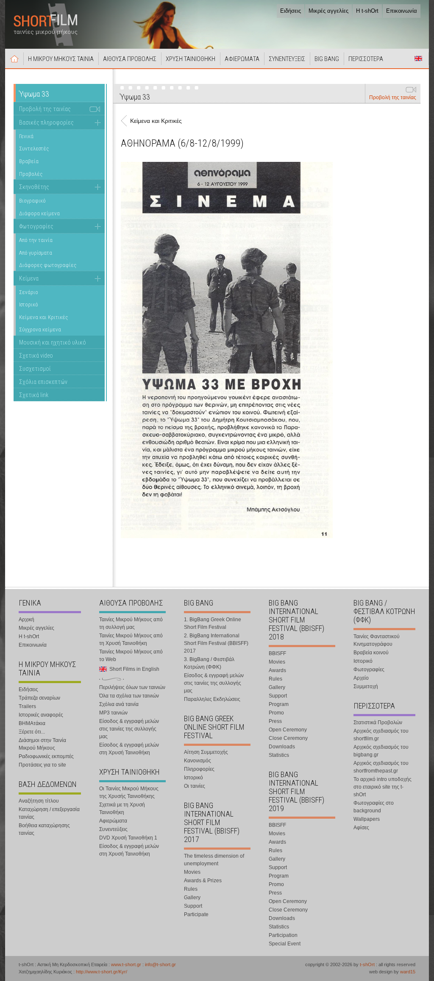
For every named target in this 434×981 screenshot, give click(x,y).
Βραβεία (29, 161)
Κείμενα (29, 278)
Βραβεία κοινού (371, 653)
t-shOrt (367, 964)
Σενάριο (28, 292)
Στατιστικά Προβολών (377, 722)
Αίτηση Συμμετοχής (206, 752)
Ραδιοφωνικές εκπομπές (46, 756)
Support (193, 906)
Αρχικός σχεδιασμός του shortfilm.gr (381, 735)
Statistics (279, 755)
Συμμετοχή (365, 686)
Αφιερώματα (113, 821)
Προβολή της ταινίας (392, 97)
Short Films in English (418, 58)
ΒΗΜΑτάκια (32, 723)
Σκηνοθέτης (34, 186)
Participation (283, 935)
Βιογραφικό (32, 200)
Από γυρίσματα (35, 253)
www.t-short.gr (126, 964)
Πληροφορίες (199, 769)
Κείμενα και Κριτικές (43, 317)
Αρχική (14, 58)
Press (275, 721)
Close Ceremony (288, 738)
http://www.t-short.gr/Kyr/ (101, 971)
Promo (276, 713)
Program (279, 704)
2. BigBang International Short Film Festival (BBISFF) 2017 (216, 643)
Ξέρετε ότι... (32, 732)
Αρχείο (361, 678)
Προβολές (30, 174)
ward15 (407, 971)
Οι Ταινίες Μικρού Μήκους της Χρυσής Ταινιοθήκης (129, 792)
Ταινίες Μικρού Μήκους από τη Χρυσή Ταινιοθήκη (131, 639)
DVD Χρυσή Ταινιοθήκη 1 (128, 838)
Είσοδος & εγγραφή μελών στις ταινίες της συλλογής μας (129, 728)
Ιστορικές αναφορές (41, 715)
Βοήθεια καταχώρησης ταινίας (44, 829)
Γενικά (26, 136)
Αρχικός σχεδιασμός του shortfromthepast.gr (381, 767)
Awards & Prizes (203, 881)
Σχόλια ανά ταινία (119, 704)
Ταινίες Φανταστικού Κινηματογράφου (376, 640)
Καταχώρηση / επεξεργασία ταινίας (49, 813)
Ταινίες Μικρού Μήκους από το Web (131, 655)
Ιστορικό (28, 304)
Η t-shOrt (367, 11)
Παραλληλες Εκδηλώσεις (212, 699)
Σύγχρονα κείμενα (40, 329)
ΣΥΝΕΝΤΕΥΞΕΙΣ (287, 59)
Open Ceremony (288, 730)
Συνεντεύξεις (113, 829)
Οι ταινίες (194, 786)
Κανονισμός (197, 761)
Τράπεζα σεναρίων (39, 698)
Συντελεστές (34, 148)
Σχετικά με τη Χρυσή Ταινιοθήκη (122, 808)
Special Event (284, 944)
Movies (192, 872)
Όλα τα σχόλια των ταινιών (129, 696)
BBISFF (277, 653)
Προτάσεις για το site (42, 765)
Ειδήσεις (290, 11)
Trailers (27, 706)
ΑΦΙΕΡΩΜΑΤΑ (242, 59)
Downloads (282, 747)
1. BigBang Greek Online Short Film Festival (212, 623)
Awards (277, 670)
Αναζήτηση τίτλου (39, 801)
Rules (191, 889)
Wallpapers (366, 819)
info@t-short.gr (160, 964)
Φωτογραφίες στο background (373, 807)
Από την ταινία (36, 240)
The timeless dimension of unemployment (214, 860)
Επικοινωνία (401, 11)
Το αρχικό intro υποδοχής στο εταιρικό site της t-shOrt (382, 787)
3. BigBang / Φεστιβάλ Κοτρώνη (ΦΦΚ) (209, 663)
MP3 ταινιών (113, 713)
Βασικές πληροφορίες (46, 122)
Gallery (192, 897)
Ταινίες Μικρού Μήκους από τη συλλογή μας (131, 623)
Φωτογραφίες (36, 226)
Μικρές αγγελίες (328, 11)
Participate (196, 914)
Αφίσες (361, 828)
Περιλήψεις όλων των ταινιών (132, 687)
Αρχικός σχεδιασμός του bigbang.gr (381, 751)
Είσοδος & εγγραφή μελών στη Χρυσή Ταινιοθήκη (129, 749)
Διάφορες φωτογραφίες (47, 265)
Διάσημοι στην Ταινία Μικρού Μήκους (42, 744)
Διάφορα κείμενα (39, 213)
